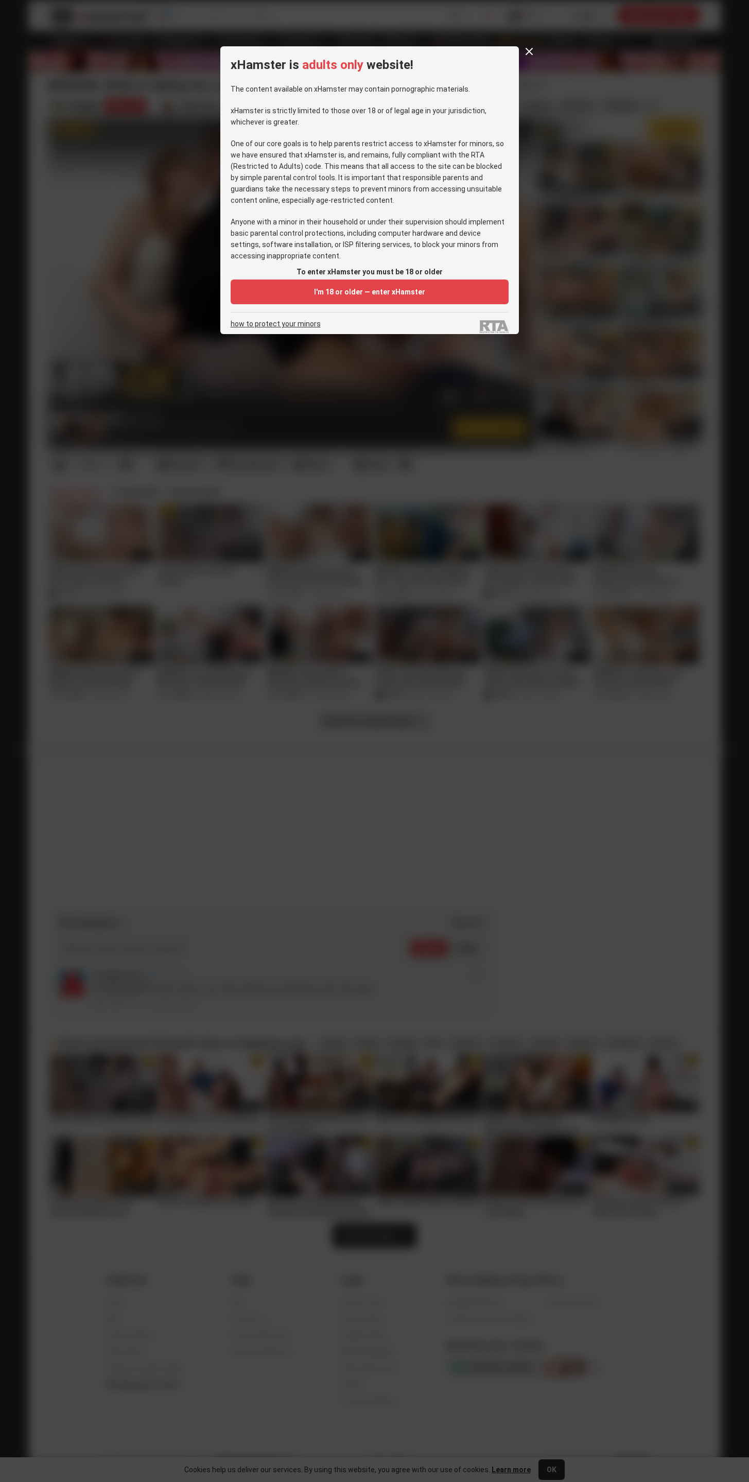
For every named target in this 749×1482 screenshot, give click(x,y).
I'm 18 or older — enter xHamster (369, 292)
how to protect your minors (276, 324)
